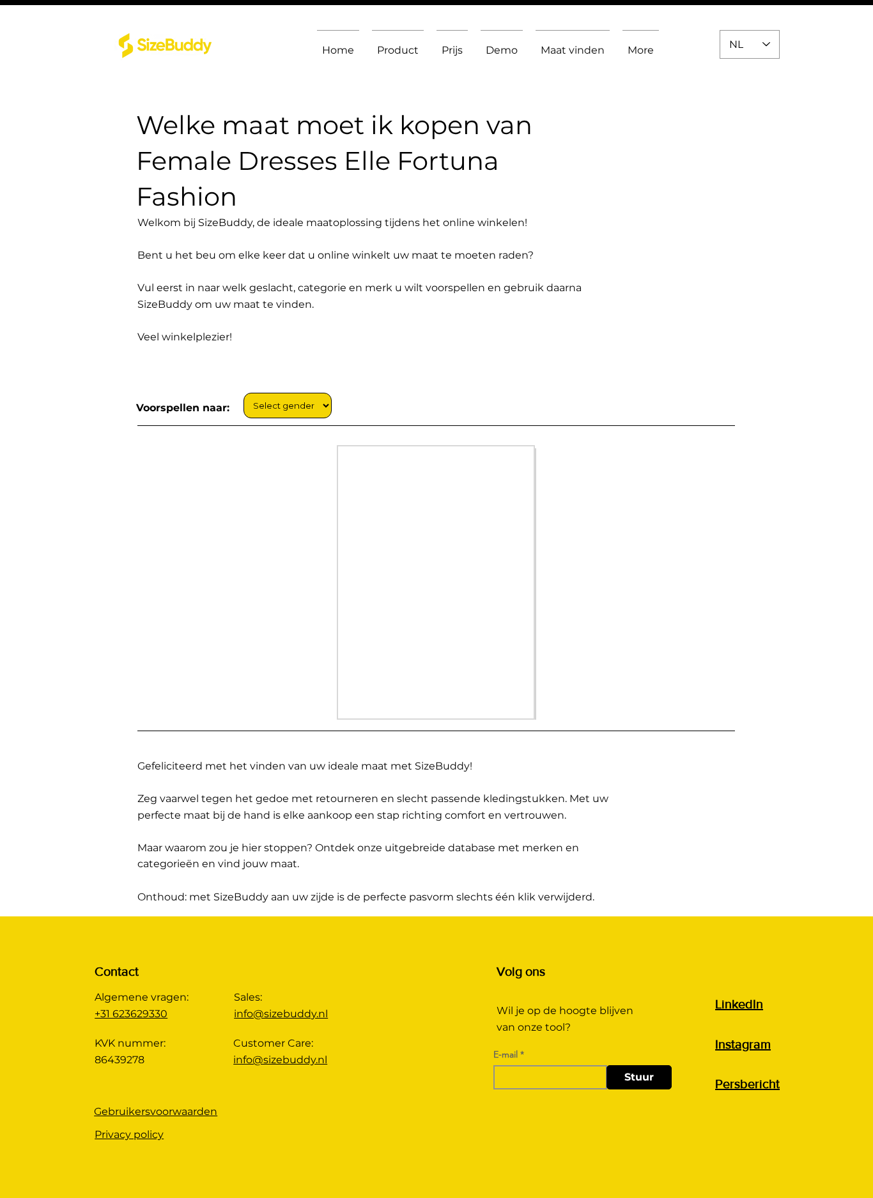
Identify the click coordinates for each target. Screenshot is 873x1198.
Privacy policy (129, 1134)
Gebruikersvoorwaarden (155, 1111)
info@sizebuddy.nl (281, 1014)
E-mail (505, 1054)
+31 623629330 (131, 1014)
